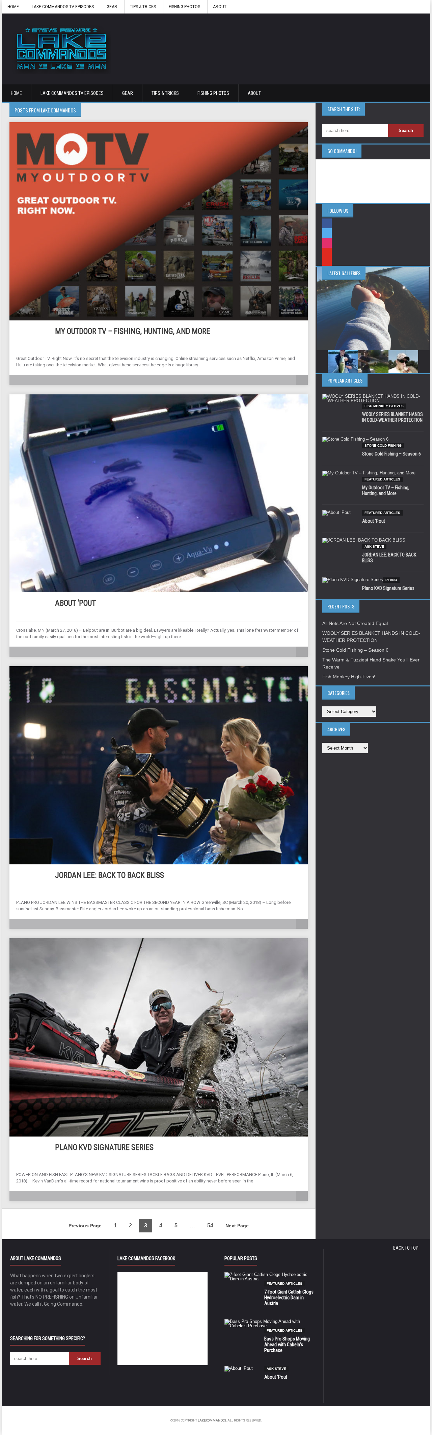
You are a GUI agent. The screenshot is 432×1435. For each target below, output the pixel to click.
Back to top (405, 1248)
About (219, 6)
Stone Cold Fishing (383, 445)
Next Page (237, 1225)
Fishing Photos (184, 6)
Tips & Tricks (143, 6)
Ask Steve (374, 546)
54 (210, 1225)
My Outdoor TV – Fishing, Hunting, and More (132, 331)
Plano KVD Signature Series (104, 1147)
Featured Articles (382, 479)
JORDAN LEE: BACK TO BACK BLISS (109, 875)
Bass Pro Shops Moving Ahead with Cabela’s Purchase (287, 1344)
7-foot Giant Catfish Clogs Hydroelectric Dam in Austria (289, 1297)
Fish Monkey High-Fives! (348, 676)
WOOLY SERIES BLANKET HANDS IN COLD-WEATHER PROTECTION (392, 417)
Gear (112, 6)
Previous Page (85, 1225)
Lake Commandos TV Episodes (63, 6)
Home (13, 6)
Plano (391, 580)
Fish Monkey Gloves (384, 406)
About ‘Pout (75, 603)
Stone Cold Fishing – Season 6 (391, 453)
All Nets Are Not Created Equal (355, 623)
